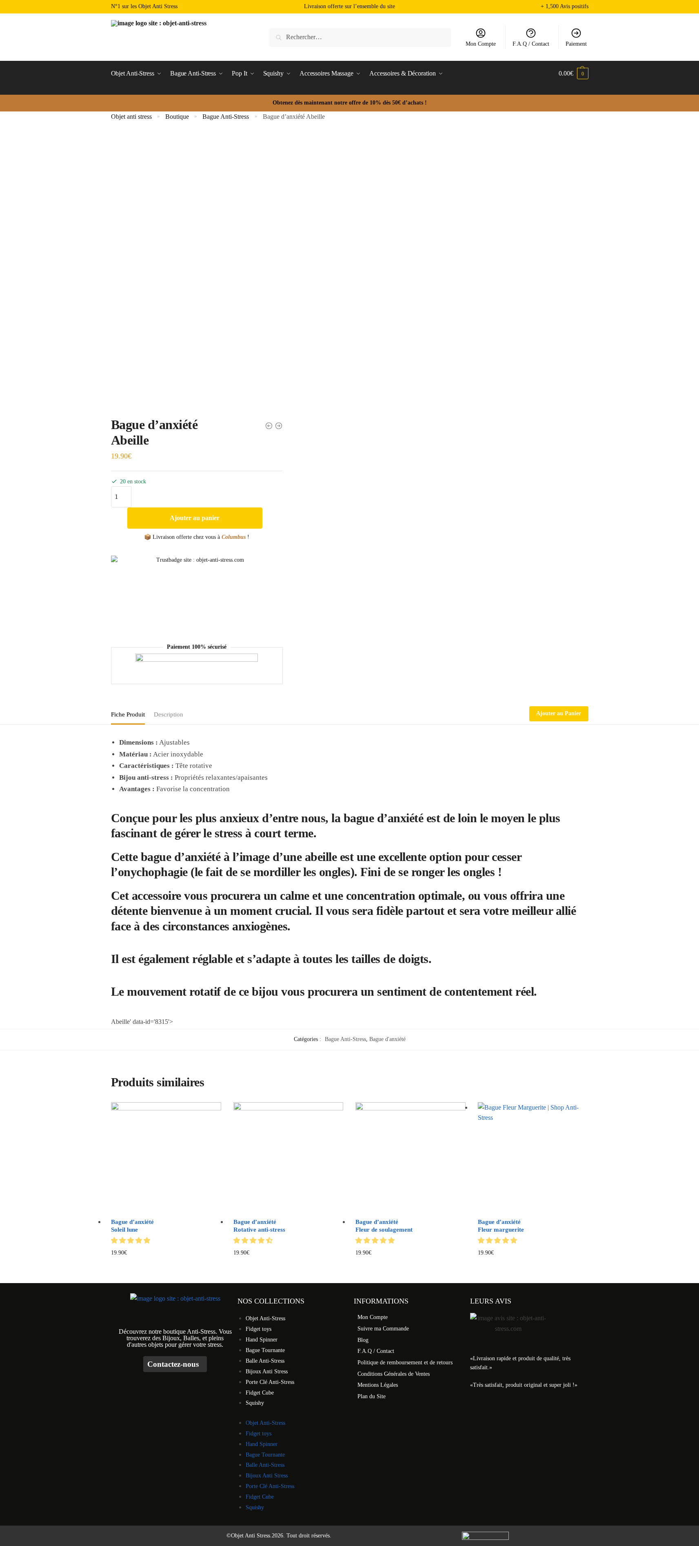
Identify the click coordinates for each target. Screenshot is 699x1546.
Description (168, 714)
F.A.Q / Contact (531, 44)
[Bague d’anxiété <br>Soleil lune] (166, 1157)
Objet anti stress (131, 116)
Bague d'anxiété (387, 1039)
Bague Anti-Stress (225, 116)
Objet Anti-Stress (265, 1318)
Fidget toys (258, 1329)
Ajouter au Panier (558, 713)
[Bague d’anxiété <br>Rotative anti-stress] (288, 1157)
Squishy (255, 1403)
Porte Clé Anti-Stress (270, 1382)
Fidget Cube (260, 1393)
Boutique (177, 116)
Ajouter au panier (195, 517)
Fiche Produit (128, 714)
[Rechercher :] (360, 36)
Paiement (576, 44)
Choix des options (533, 1266)
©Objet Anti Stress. (249, 1536)
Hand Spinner (261, 1340)
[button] (131, 1240)
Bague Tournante (265, 1350)
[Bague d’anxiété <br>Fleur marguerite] (533, 1157)
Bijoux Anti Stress (267, 1371)
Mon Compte (481, 44)
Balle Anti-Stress (265, 1361)
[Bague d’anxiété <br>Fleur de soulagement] (410, 1157)
